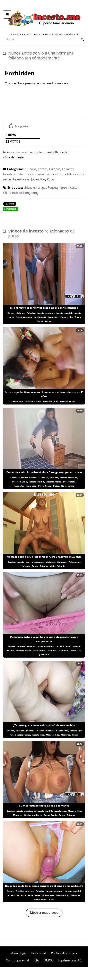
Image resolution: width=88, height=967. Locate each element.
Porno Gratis (44, 485)
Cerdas (42, 169)
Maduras (50, 561)
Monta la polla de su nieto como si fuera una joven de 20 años (44, 556)
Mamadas (31, 485)
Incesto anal (61, 730)
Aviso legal (18, 953)
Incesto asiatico (38, 174)
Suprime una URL (70, 960)
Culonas (54, 169)
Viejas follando (57, 566)
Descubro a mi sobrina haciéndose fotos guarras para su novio (44, 472)
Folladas (68, 169)
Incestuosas (21, 179)
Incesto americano (25, 810)
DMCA (48, 960)
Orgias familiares (33, 815)
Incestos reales (24, 317)
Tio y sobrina (67, 485)
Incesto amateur (14, 174)
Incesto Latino (19, 481)
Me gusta (21, 126)
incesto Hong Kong (25, 193)
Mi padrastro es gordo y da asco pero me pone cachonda (44, 307)
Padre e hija (66, 317)
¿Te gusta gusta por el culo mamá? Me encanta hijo (44, 725)
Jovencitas (38, 179)
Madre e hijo (52, 734)
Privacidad (38, 953)
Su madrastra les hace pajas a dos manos (44, 805)
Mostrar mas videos (44, 912)
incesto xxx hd (61, 174)
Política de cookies (64, 953)
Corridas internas (28, 477)
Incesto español (64, 312)
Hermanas (17, 401)
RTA (36, 960)
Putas (51, 179)
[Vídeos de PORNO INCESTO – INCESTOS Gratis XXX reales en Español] (44, 8)
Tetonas (44, 566)
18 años (30, 169)
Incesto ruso (23, 561)
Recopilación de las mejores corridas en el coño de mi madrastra (44, 886)
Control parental (17, 960)
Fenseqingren (57, 187)
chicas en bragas (35, 187)
